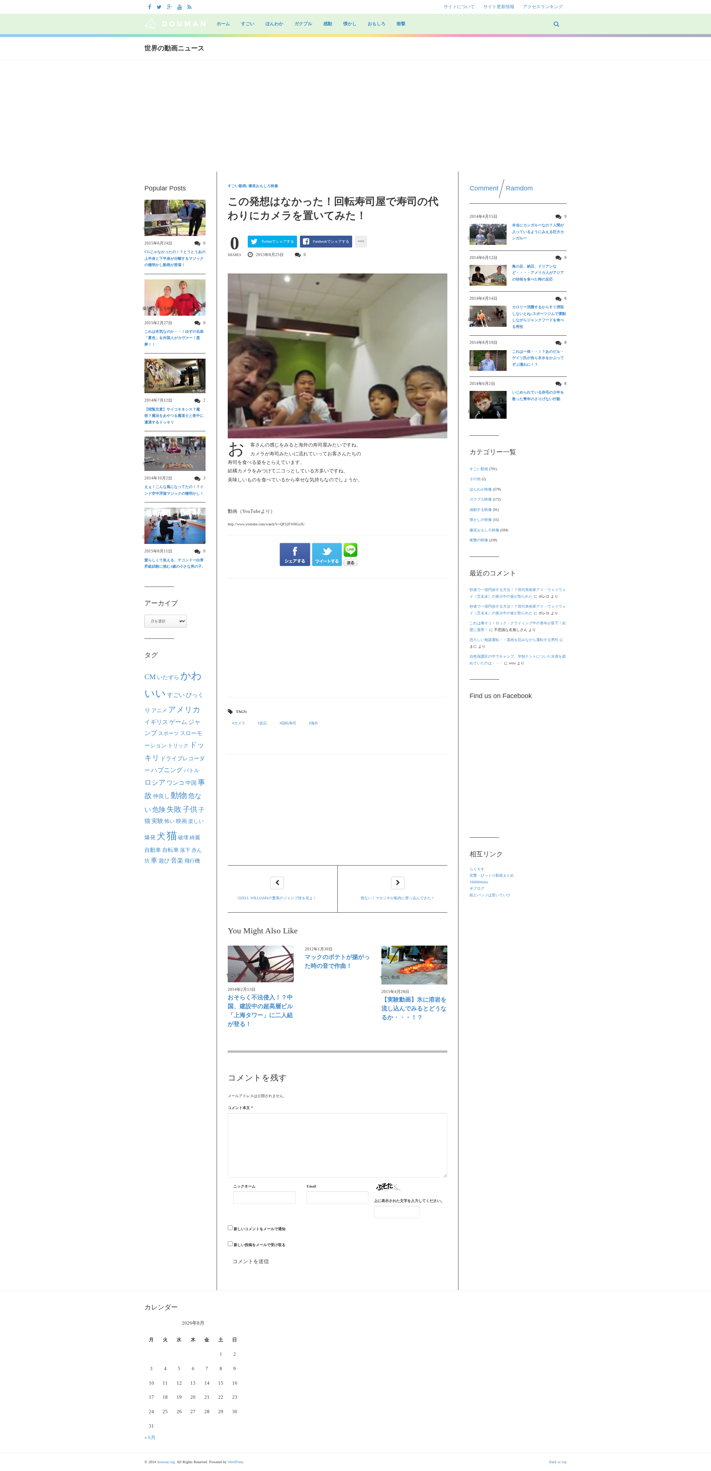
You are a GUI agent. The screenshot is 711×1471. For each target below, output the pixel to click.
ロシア (155, 782)
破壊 (183, 837)
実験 (157, 821)
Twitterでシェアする (277, 241)
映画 (181, 821)
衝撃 (401, 23)
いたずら (168, 677)
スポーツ (168, 733)
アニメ (159, 710)
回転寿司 (288, 723)
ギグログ (477, 888)
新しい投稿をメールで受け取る (260, 1245)
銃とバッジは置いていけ (490, 895)
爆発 (150, 837)
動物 (179, 795)
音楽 (177, 860)
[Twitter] (160, 6)
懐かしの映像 (481, 520)
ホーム (223, 23)
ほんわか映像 (481, 489)
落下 (185, 850)
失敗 (174, 809)
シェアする (295, 555)
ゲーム (178, 722)
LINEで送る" (350, 554)
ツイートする (327, 555)
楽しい (196, 821)
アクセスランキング (543, 6)
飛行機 (192, 861)
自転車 (170, 850)
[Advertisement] (355, 116)
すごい (247, 23)
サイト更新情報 (498, 6)
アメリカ (184, 709)
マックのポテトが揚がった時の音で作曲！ (337, 961)
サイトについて (459, 6)
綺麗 (195, 837)
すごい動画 (237, 186)
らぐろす (477, 869)
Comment (484, 188)
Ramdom (519, 188)
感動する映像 (481, 510)
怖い (169, 821)
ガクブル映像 (481, 499)
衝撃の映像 (479, 540)
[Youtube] (180, 6)
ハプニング (167, 770)
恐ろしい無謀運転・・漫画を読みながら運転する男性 (514, 640)
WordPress (235, 1462)
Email (311, 1186)
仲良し (161, 796)
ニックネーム (244, 1186)
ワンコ (175, 783)
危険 (159, 809)
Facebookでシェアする (331, 241)
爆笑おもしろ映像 (263, 186)
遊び (164, 861)
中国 (191, 783)
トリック (178, 745)
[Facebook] (150, 6)
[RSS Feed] (190, 6)
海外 (314, 723)
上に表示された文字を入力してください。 (409, 1201)
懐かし (350, 23)
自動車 (152, 850)
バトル (191, 770)
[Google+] (170, 6)
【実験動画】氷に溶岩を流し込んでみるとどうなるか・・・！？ (414, 1008)
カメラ (239, 723)
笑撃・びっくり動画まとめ (492, 875)
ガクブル (303, 23)
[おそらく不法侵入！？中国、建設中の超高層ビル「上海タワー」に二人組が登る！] (261, 964)
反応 (263, 723)
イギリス (156, 722)
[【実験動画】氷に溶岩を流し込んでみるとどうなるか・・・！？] (414, 965)
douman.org (166, 1462)
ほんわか (274, 23)
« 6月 (150, 1437)
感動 (327, 23)
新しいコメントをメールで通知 (260, 1229)
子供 (190, 809)
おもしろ (376, 23)
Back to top (558, 1462)
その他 (475, 479)
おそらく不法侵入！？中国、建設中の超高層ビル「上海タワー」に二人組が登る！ (260, 1010)
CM (150, 677)
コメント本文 (240, 1108)
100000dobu (479, 882)
